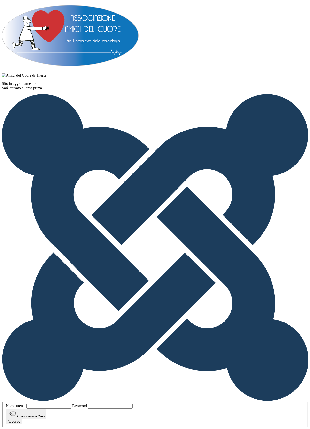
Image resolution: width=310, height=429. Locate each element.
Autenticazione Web (30, 416)
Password (79, 406)
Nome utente (15, 406)
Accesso (14, 421)
